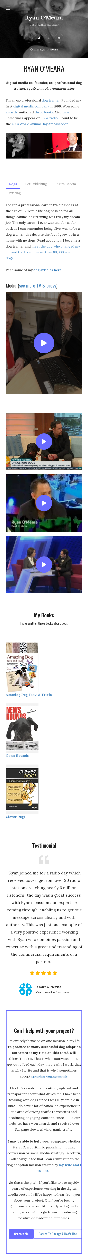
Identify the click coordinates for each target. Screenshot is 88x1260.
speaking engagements (49, 1076)
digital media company (31, 106)
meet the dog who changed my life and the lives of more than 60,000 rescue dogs (43, 252)
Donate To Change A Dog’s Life (57, 1233)
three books (44, 112)
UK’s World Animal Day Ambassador (40, 124)
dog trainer (51, 100)
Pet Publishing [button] (36, 184)
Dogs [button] (13, 184)
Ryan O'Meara (44, 17)
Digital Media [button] (65, 184)
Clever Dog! (15, 817)
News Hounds (17, 755)
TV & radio (49, 118)
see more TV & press (37, 285)
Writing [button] (15, 193)
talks (66, 112)
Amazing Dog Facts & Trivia (29, 695)
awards (11, 112)
